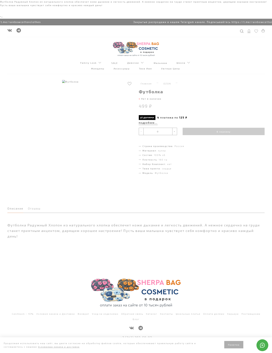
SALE (115, 63)
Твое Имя (146, 68)
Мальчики (161, 63)
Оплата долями (213, 313)
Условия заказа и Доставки (55, 313)
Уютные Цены (171, 68)
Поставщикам (250, 313)
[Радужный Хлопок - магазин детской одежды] (136, 49)
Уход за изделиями (105, 313)
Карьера (233, 313)
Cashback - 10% (23, 313)
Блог (136, 319)
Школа (182, 62)
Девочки (134, 62)
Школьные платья (188, 313)
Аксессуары (122, 68)
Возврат (83, 313)
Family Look (89, 62)
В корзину (224, 131)
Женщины (98, 68)
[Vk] (9, 31)
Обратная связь (132, 313)
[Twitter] (18, 31)
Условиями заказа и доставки (59, 346)
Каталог (151, 313)
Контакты (166, 313)
